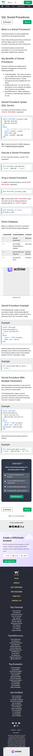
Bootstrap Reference (15, 650)
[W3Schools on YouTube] (10, 527)
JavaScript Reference (15, 643)
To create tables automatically (16, 487)
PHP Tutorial (16, 625)
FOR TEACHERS (16, 592)
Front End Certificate (16, 701)
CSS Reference (15, 641)
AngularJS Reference (16, 657)
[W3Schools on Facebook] (18, 527)
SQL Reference (15, 644)
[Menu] (2, 6)
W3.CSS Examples (15, 678)
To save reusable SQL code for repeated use (16, 482)
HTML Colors (15, 653)
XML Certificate (16, 715)
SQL (29, 6)
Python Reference (15, 646)
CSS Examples (15, 669)
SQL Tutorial (16, 618)
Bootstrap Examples (16, 680)
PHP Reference (15, 652)
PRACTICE (16, 596)
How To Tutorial (16, 616)
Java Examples (15, 684)
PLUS (16, 578)
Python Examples (15, 676)
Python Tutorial (16, 620)
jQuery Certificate (16, 708)
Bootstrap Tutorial (16, 623)
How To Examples (15, 673)
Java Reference (15, 655)
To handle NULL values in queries (17, 491)
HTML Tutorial (16, 611)
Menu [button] (9, 2)
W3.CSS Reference (15, 648)
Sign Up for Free (10, 561)
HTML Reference (16, 639)
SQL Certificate (16, 703)
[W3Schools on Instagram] (21, 527)
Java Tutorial (16, 627)
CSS (13, 6)
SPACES (16, 583)
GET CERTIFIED (16, 587)
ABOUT (19, 730)
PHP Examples (15, 682)
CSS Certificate (16, 698)
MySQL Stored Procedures (15, 146)
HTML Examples (15, 668)
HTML (7, 6)
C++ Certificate (16, 712)
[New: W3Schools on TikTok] (23, 527)
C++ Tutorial (16, 628)
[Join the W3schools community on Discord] (15, 527)
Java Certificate (16, 710)
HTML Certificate (17, 696)
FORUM (13, 730)
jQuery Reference (15, 659)
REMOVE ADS (16, 297)
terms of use (22, 746)
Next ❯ (27, 22)
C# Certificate (16, 714)
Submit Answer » (16, 496)
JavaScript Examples (15, 671)
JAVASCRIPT (21, 6)
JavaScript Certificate (16, 699)
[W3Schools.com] (16, 574)
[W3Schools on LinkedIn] (13, 527)
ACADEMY (16, 733)
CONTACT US (16, 600)
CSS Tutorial (16, 612)
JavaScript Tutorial (16, 614)
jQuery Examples (16, 687)
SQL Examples (15, 675)
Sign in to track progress (16, 516)
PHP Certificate (16, 707)
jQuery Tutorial (16, 630)
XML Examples (15, 685)
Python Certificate (16, 705)
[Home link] (3, 2)
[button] (15, 2)
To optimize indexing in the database (15, 476)
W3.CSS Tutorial (16, 621)
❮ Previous (7, 22)
